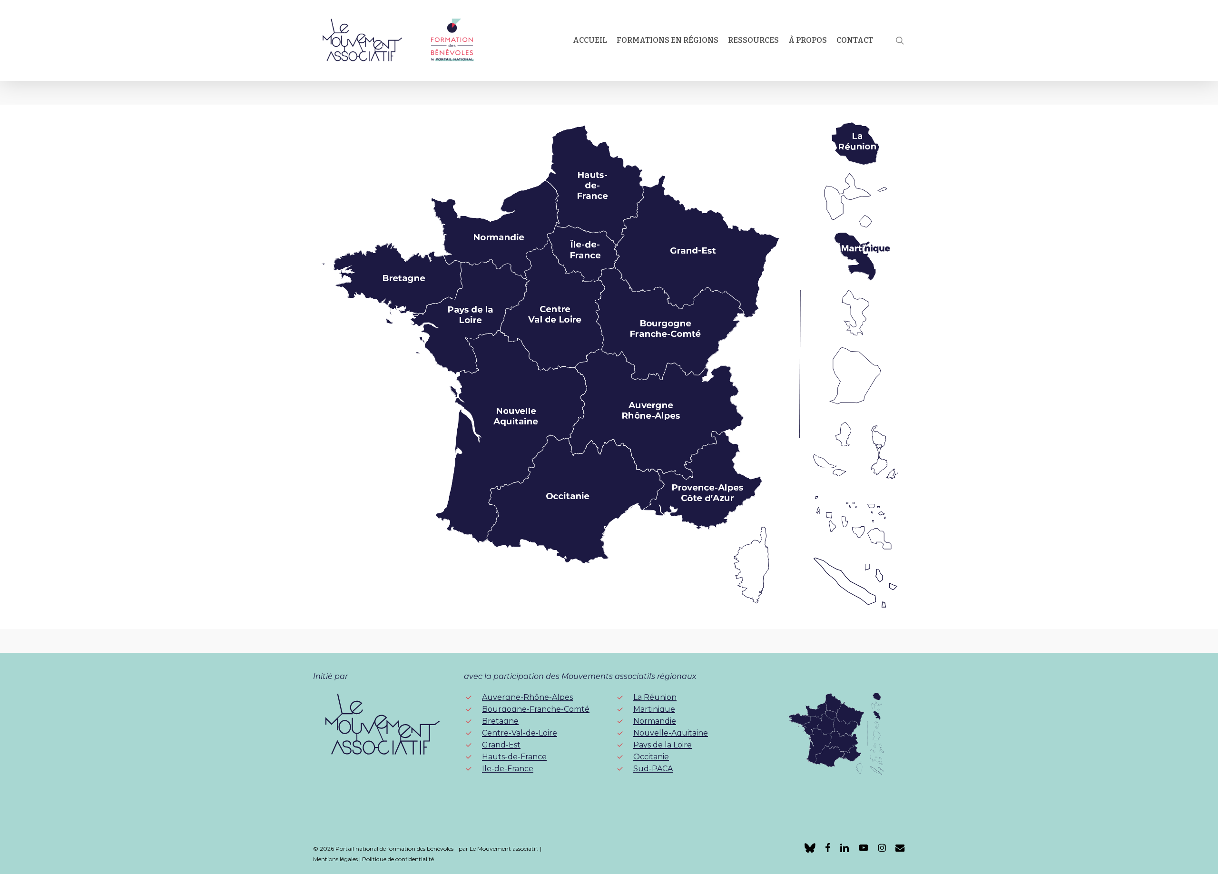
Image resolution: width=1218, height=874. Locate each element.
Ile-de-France (507, 768)
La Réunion (655, 697)
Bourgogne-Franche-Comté (535, 709)
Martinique (654, 709)
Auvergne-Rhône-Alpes (527, 697)
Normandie (654, 721)
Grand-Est (501, 744)
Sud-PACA (653, 768)
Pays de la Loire (662, 744)
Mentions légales (335, 859)
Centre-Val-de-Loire (519, 732)
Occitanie (651, 756)
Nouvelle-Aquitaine (670, 732)
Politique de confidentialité (398, 859)
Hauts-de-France (514, 756)
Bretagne (500, 721)
